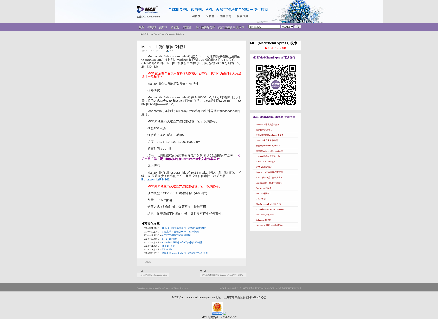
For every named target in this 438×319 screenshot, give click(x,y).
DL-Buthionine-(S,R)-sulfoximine (270, 209)
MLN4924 (167, 249)
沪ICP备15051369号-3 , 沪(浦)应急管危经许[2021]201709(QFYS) (247, 288)
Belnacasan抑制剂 (263, 219)
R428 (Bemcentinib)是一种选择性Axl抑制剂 (185, 253)
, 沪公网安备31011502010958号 (287, 288)
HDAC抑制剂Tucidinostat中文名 (270, 135)
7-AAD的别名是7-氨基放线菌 (269, 177)
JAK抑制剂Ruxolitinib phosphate (154, 275)
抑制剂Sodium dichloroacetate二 (269, 150)
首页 (141, 27)
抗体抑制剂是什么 (264, 129)
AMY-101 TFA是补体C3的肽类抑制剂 (182, 242)
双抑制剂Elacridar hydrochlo (268, 145)
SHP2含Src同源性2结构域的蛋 (269, 225)
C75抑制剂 (261, 198)
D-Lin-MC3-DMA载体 (266, 161)
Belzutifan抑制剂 (263, 193)
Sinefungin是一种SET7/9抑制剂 (269, 182)
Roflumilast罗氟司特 (265, 214)
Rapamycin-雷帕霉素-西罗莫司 (269, 172)
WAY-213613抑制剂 (264, 166)
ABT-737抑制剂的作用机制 (176, 235)
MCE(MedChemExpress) (162, 34)
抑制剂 (179, 34)
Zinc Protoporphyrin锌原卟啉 (268, 204)
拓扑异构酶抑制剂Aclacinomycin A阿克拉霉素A (222, 275)
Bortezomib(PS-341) (156, 179)
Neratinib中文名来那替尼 (267, 140)
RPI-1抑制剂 (168, 245)
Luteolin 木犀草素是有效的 (268, 124)
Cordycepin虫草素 (264, 188)
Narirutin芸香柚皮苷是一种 (268, 156)
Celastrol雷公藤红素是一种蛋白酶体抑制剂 (185, 228)
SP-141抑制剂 (169, 238)
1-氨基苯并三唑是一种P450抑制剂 (180, 231)
